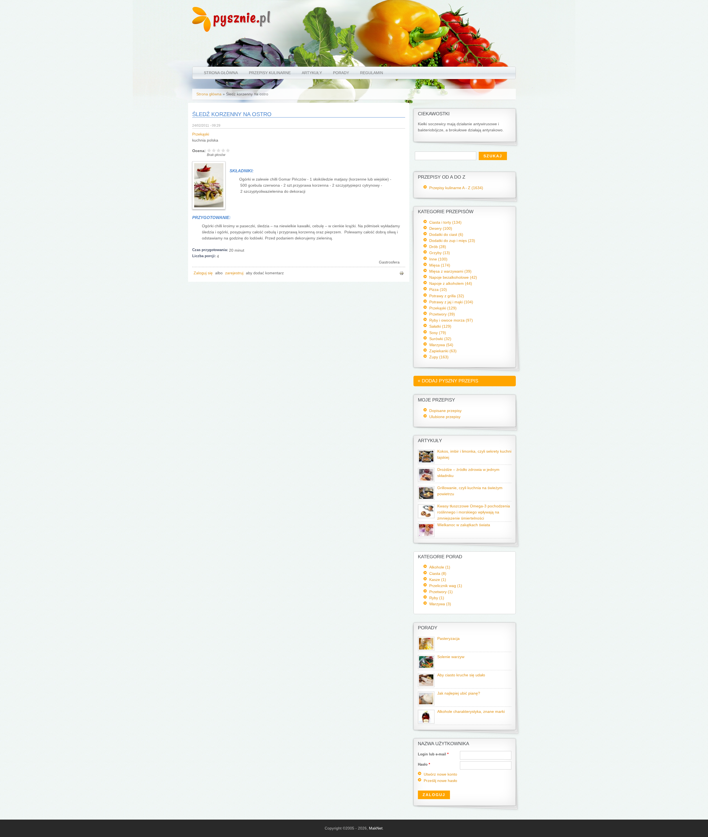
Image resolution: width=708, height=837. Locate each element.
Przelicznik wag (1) (445, 585)
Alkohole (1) (439, 567)
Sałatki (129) (440, 326)
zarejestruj (234, 273)
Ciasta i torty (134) (445, 222)
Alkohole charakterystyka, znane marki (471, 712)
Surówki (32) (440, 339)
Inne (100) (438, 259)
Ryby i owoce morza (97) (451, 320)
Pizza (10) (438, 289)
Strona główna (221, 73)
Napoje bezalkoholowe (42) (453, 277)
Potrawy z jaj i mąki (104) (451, 302)
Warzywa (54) (441, 345)
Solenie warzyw (450, 657)
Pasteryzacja (448, 639)
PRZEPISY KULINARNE (270, 73)
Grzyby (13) (439, 253)
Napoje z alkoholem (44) (450, 283)
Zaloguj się (203, 273)
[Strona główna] (201, 30)
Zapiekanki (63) (443, 351)
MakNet (375, 828)
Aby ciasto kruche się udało (461, 675)
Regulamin (371, 73)
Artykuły (312, 73)
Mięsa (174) (439, 265)
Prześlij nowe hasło (440, 781)
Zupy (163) (439, 357)
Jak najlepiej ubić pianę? (458, 693)
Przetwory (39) (442, 314)
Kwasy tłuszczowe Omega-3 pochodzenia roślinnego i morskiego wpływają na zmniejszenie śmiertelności (473, 512)
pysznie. (242, 17)
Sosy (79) (437, 332)
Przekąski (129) (443, 308)
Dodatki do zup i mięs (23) (452, 240)
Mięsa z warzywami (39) (450, 271)
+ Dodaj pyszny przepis (448, 381)
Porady (341, 73)
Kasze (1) (437, 579)
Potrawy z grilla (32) (446, 296)
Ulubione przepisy (444, 416)
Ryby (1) (436, 598)
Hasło (424, 764)
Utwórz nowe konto (440, 774)
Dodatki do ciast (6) (446, 234)
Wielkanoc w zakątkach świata (463, 525)
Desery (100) (440, 228)
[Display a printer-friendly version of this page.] (401, 273)
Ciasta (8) (437, 573)
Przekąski (200, 134)
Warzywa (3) (440, 604)
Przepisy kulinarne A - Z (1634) (456, 188)
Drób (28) (437, 246)
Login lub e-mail (433, 754)
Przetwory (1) (441, 592)
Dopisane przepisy (445, 410)
